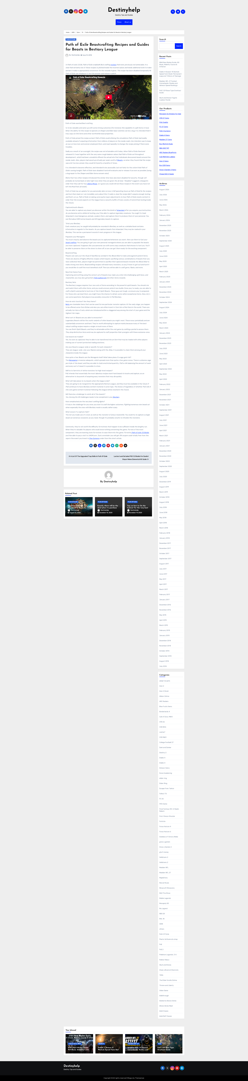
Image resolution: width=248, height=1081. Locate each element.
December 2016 (165, 605)
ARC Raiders (163, 701)
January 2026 (164, 220)
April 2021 (163, 430)
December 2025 (165, 225)
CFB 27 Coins (164, 118)
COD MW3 (162, 737)
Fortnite (162, 821)
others (161, 929)
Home (119, 22)
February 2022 (164, 384)
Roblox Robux (164, 960)
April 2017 (163, 584)
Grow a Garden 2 (165, 847)
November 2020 (165, 456)
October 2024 (164, 297)
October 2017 (164, 553)
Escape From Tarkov (166, 788)
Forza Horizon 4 (165, 826)
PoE (160, 944)
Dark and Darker (165, 747)
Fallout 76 (163, 794)
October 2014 (164, 651)
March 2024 (163, 328)
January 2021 (164, 446)
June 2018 (163, 512)
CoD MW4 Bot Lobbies (167, 157)
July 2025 (163, 251)
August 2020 (164, 471)
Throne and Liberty (166, 985)
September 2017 (165, 559)
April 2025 (163, 266)
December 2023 (165, 338)
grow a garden (164, 842)
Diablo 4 (162, 758)
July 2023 (163, 348)
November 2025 (165, 231)
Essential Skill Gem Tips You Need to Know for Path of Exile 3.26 (77, 508)
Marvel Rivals (164, 883)
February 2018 (164, 533)
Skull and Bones (165, 965)
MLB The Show (164, 893)
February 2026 (164, 215)
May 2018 (162, 518)
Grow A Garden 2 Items (167, 170)
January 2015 (164, 635)
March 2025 (163, 272)
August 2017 (164, 564)
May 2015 (162, 615)
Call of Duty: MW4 (166, 717)
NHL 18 (161, 919)
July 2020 (163, 477)
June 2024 (163, 318)
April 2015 (163, 620)
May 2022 (163, 374)
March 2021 (163, 436)
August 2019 (164, 487)
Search (162, 39)
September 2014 (165, 656)
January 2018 (164, 538)
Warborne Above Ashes (167, 1001)
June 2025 (163, 256)
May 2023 (163, 359)
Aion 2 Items (163, 161)
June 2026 (163, 200)
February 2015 (164, 630)
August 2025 (164, 246)
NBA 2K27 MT (164, 148)
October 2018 (164, 497)
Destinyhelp (124, 10)
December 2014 (165, 641)
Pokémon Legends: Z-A (168, 955)
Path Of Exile (70, 39)
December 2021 (165, 395)
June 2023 (163, 354)
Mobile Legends (165, 898)
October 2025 (164, 236)
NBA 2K (162, 914)
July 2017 (163, 569)
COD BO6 (162, 727)
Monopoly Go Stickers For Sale (170, 114)
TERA (161, 975)
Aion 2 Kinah (164, 691)
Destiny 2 (163, 753)
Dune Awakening (165, 773)
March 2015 (163, 625)
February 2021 (164, 441)
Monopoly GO (164, 903)
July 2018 (163, 507)
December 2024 (165, 287)
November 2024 (165, 292)
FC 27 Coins (163, 127)
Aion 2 (161, 686)
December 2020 (165, 451)
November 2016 (165, 610)
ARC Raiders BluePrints (167, 152)
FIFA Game (163, 804)
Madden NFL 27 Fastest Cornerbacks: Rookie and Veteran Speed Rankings (168, 83)
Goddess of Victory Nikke (168, 837)
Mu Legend (163, 908)
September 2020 (165, 466)
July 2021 (163, 420)
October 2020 (164, 461)
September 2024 (165, 302)
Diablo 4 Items (164, 135)
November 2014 (165, 646)
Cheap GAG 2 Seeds (166, 174)
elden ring (163, 778)
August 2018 (164, 502)
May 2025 (163, 261)
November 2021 (165, 400)
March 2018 (163, 528)
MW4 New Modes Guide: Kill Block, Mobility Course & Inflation (169, 65)
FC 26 (161, 799)
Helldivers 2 (163, 857)
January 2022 (164, 389)
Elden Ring (163, 783)
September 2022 (165, 369)
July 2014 (163, 666)
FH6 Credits (163, 122)
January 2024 (164, 333)
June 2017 (163, 574)
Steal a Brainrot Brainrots (168, 970)
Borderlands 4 (164, 712)
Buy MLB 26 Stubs (166, 144)
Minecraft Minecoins (167, 888)
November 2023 (165, 343)
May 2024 (163, 323)
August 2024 (164, 307)
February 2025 (164, 277)
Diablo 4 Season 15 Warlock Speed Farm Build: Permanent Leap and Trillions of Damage (170, 74)
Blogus (130, 1078)
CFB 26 (162, 722)
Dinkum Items (164, 768)
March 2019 (163, 492)
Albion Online (164, 696)
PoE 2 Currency (165, 131)
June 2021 (163, 425)
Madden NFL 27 (165, 873)
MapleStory (163, 878)
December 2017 (165, 543)
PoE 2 (161, 949)
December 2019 (165, 482)
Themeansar (139, 1078)
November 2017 (165, 548)
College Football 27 (166, 742)
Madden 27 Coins (165, 140)
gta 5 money (164, 852)
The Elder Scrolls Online (168, 980)
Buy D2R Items (164, 165)
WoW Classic (163, 1011)
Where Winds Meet (166, 1006)
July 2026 (163, 195)
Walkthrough (164, 996)
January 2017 (164, 600)
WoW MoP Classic (165, 1016)
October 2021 (164, 405)
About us (127, 22)
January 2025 (164, 282)
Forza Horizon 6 (165, 832)
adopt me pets (164, 681)
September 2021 (165, 410)
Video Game (163, 990)
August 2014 (164, 661)
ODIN (161, 924)
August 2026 (164, 190)
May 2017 (162, 579)
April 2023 (163, 364)
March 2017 (163, 589)
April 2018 (163, 523)
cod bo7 (162, 732)
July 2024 (163, 313)
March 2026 (163, 210)
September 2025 (165, 241)
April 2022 (163, 379)
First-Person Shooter (167, 816)
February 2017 (164, 594)
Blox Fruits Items (165, 706)
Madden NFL (164, 867)
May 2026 (163, 205)
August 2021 (164, 415)
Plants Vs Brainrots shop (168, 939)
